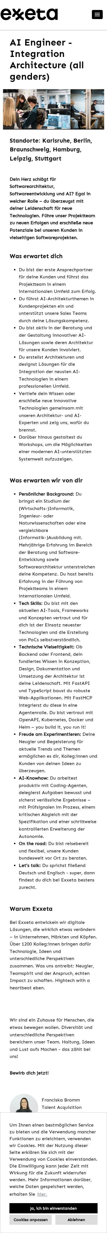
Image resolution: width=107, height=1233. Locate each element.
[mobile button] (97, 14)
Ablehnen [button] (76, 1219)
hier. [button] (42, 1194)
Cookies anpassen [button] (31, 1219)
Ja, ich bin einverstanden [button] (53, 1208)
